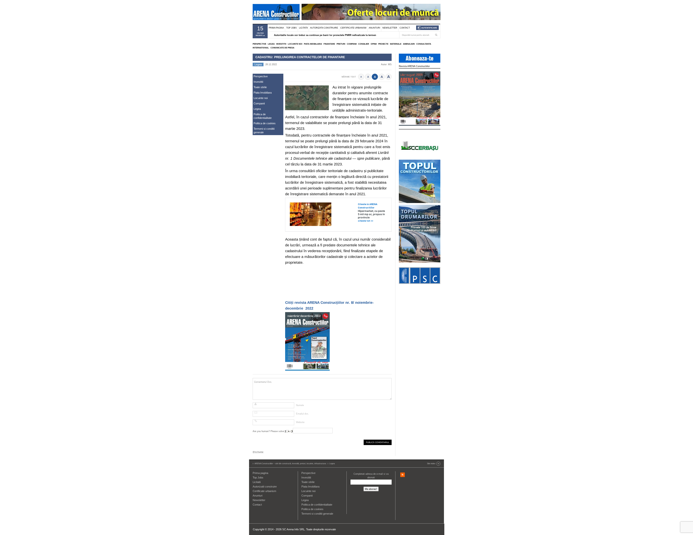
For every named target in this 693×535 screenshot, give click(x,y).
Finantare (329, 44)
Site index (431, 463)
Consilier (363, 44)
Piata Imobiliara (313, 44)
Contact (405, 28)
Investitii (281, 44)
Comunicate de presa (282, 48)
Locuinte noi (295, 44)
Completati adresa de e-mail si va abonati (371, 476)
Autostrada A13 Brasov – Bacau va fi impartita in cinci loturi (307, 35)
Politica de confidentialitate (263, 116)
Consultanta (423, 44)
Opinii (374, 44)
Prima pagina (276, 28)
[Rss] (402, 475)
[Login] (427, 27)
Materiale (395, 44)
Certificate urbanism (353, 28)
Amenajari (409, 44)
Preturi (341, 44)
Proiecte (383, 44)
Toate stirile (260, 87)
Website (300, 422)
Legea (271, 44)
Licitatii (303, 28)
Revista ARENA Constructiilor (414, 66)
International (261, 48)
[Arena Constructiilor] (276, 12)
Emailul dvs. (302, 413)
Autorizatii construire (324, 28)
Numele (300, 405)
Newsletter (389, 28)
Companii (352, 44)
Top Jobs (291, 28)
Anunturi (374, 28)
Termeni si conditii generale (264, 130)
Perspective (259, 44)
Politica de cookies (265, 123)
